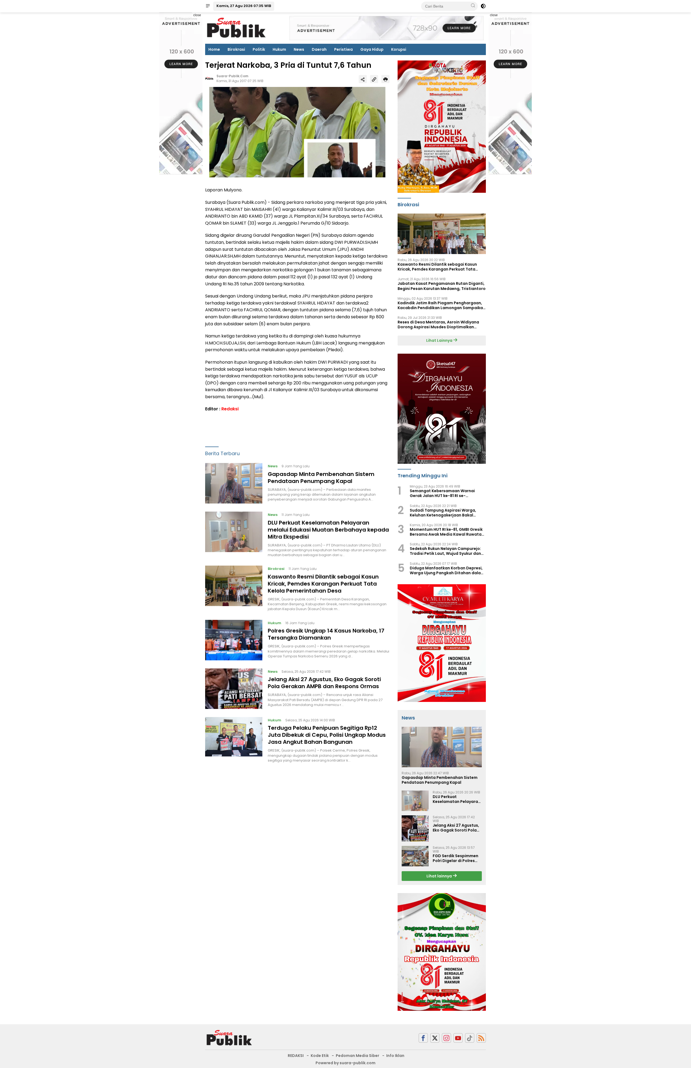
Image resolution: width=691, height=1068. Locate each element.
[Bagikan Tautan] (363, 79)
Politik (259, 49)
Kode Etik (320, 1055)
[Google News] (469, 1038)
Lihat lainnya (439, 876)
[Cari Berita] (473, 6)
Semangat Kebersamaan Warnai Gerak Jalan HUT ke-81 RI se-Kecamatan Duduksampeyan (442, 493)
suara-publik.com (232, 76)
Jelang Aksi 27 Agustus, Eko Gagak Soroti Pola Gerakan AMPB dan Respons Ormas (324, 683)
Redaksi (230, 409)
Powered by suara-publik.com (345, 1063)
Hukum (279, 49)
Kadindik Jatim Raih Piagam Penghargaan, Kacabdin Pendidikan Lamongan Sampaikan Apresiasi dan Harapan (441, 305)
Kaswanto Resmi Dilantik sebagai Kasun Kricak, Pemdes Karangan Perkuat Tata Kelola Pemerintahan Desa (323, 583)
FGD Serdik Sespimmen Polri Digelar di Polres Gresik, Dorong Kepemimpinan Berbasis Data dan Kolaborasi (457, 858)
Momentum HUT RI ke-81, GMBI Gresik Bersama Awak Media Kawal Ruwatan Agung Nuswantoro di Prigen (447, 532)
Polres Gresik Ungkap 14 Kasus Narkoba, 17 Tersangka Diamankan (326, 634)
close (197, 15)
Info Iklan (395, 1055)
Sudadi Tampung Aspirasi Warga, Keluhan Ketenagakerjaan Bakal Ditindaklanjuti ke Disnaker (443, 513)
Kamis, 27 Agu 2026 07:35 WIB (243, 5)
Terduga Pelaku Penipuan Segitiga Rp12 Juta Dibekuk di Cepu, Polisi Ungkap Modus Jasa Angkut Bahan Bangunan (327, 735)
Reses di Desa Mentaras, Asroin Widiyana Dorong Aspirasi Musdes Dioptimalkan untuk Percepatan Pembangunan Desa (438, 324)
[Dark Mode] (483, 6)
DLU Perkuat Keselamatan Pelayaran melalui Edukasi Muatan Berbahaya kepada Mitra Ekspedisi (328, 529)
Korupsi (398, 49)
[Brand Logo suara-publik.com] (236, 28)
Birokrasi (236, 49)
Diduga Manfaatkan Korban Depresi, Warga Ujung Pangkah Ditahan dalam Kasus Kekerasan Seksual (447, 570)
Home (214, 49)
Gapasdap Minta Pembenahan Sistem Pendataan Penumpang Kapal (321, 477)
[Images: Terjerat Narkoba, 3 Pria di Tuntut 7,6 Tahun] (297, 132)
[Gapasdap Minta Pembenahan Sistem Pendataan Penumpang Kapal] (233, 483)
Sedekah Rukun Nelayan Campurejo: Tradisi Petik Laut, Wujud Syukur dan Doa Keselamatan (445, 551)
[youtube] (458, 1038)
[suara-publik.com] (229, 1037)
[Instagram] (446, 1038)
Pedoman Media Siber (357, 1055)
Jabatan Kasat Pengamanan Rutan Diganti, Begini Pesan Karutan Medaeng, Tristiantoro (442, 286)
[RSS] (481, 1038)
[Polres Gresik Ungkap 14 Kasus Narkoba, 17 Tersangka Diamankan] (233, 640)
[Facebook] (423, 1038)
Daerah (319, 49)
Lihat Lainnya (439, 340)
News (299, 49)
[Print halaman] (385, 79)
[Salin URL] (374, 79)
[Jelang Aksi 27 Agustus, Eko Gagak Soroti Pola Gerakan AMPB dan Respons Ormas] (233, 688)
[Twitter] (434, 1038)
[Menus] (208, 6)
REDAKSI (296, 1055)
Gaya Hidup (372, 49)
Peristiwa (343, 49)
